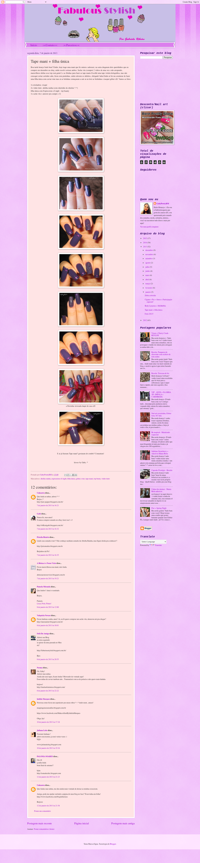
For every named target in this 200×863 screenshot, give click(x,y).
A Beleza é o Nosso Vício (46, 563)
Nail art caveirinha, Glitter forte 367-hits (161, 414)
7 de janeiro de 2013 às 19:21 (48, 578)
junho (147, 271)
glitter (78, 478)
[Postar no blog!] (68, 475)
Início (33, 45)
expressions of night (59, 478)
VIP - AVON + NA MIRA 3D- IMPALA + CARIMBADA (161, 394)
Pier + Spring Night (158, 508)
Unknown (41, 492)
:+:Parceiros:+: (71, 45)
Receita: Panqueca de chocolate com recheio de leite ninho (160, 354)
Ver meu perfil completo (149, 226)
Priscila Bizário (43, 537)
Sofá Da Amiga (43, 633)
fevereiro (149, 287)
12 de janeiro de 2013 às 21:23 (48, 776)
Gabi (39, 513)
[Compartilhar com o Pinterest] (76, 475)
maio (147, 275)
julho (147, 267)
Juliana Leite (42, 730)
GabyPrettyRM (46, 474)
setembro (149, 258)
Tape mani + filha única (153, 310)
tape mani (89, 478)
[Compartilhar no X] (70, 475)
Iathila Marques (43, 699)
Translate (158, 545)
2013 (145, 246)
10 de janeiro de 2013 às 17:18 (48, 722)
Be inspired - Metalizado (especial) (160, 433)
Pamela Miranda (43, 586)
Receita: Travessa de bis (160, 373)
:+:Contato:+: (50, 45)
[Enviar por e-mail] (65, 475)
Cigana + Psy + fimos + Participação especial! (158, 300)
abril (147, 279)
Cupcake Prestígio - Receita (161, 470)
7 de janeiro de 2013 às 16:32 (48, 528)
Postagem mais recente (39, 823)
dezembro (149, 250)
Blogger (113, 844)
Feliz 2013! (149, 313)
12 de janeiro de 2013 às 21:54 (48, 805)
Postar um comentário (42, 811)
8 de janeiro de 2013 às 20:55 (48, 659)
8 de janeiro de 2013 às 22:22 (48, 690)
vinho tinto (105, 478)
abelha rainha (46, 478)
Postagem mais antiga (123, 823)
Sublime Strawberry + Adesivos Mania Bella (159, 452)
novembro (149, 254)
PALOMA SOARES (45, 756)
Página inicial (81, 823)
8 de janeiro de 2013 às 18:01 (48, 625)
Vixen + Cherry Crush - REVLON (160, 334)
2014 (145, 242)
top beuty (97, 478)
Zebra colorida (150, 295)
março (148, 283)
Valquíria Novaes (44, 615)
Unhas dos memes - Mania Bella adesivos (161, 490)
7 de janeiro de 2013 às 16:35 (48, 555)
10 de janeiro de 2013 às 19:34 (48, 748)
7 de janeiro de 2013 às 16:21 (48, 505)
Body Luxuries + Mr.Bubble (155, 305)
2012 (145, 320)
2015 (145, 238)
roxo (83, 478)
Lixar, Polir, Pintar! (44, 603)
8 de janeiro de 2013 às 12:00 (48, 607)
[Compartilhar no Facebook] (73, 475)
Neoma (40, 667)
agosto (148, 262)
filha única (71, 478)
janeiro (148, 292)
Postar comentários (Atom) (44, 829)
